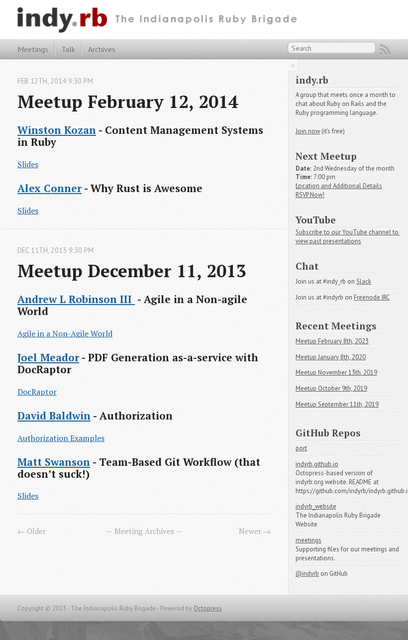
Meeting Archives (144, 531)
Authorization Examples (60, 437)
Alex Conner (49, 188)
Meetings (32, 49)
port (301, 448)
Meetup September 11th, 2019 (337, 404)
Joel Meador (48, 357)
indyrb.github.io (317, 464)
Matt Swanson (53, 462)
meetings (308, 540)
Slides (27, 164)
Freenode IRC (372, 297)
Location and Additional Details (339, 186)
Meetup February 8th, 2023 (332, 341)
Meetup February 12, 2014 (127, 101)
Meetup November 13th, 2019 (336, 372)
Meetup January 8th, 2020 (331, 357)
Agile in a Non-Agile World (64, 333)
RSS (385, 49)
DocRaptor (37, 391)
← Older (31, 531)
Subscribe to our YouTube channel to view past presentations (348, 236)
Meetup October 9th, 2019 (331, 388)
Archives (101, 49)
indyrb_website (316, 506)
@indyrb (307, 573)
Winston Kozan (56, 130)
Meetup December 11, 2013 (131, 270)
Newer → (255, 531)
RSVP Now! (310, 195)
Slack (363, 281)
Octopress (208, 608)
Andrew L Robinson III (76, 299)
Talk (68, 49)
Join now (308, 131)
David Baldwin (54, 416)
